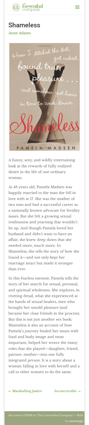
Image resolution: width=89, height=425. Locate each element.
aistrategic (76, 421)
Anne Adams (19, 33)
